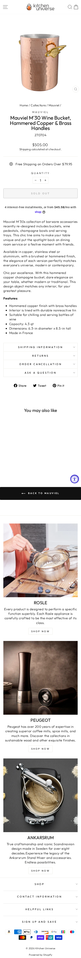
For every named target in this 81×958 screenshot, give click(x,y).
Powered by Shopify (40, 954)
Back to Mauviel (43, 493)
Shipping (25, 149)
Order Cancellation (40, 364)
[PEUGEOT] (40, 678)
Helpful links (39, 909)
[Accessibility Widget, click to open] (74, 479)
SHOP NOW (40, 748)
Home (24, 105)
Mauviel (54, 105)
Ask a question (40, 372)
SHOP (40, 884)
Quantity (40, 173)
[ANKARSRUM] (40, 795)
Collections (38, 105)
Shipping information (40, 347)
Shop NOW (40, 631)
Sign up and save (39, 921)
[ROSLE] (40, 560)
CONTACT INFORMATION (39, 896)
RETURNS (40, 355)
